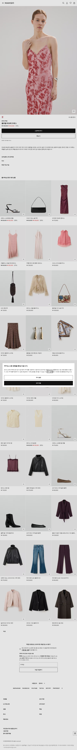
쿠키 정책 (50, 372)
